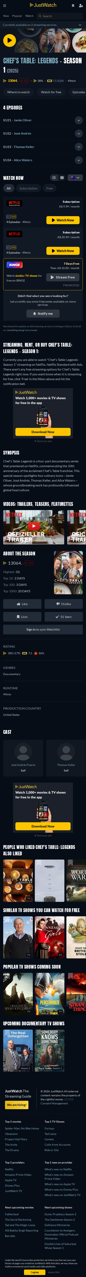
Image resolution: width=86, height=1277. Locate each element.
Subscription (29, 188)
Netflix (9, 1169)
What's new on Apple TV (60, 1184)
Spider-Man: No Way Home (22, 1128)
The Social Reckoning (18, 1219)
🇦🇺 (73, 177)
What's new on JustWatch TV (63, 1195)
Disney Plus (12, 1185)
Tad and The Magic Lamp (20, 1225)
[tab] (43, 120)
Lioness (49, 1139)
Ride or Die (52, 1150)
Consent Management (54, 1103)
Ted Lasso (50, 1133)
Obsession (11, 1133)
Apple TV (11, 1180)
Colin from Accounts (58, 1144)
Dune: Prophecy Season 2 (60, 1214)
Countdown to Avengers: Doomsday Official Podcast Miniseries (61, 1234)
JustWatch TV (13, 1191)
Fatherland (12, 1214)
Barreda (10, 1236)
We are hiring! (16, 1105)
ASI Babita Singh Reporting (21, 1230)
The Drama (12, 1150)
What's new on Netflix (58, 1169)
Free (49, 188)
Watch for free (51, 92)
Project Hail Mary (16, 1139)
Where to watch (18, 92)
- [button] (17, 120)
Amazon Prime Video (18, 1174)
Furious (49, 1128)
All (9, 188)
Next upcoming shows (58, 1207)
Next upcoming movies (19, 1207)
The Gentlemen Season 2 (60, 1219)
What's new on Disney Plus (61, 1189)
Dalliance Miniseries (57, 1225)
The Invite (11, 1144)
